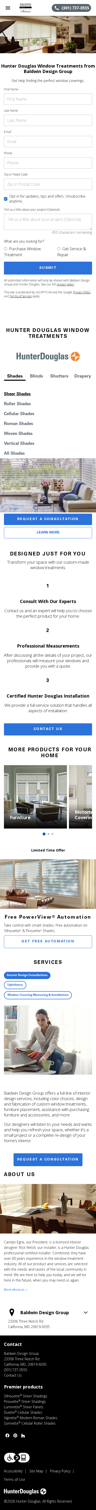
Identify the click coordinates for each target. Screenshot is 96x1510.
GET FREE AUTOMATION (47, 941)
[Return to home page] (30, 8)
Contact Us (48, 729)
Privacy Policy (82, 292)
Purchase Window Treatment (22, 251)
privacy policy (65, 284)
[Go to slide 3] (52, 834)
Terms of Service (21, 296)
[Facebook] (7, 1435)
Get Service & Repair (71, 251)
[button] (8, 8)
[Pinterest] (15, 1435)
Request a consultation (48, 1159)
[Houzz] (23, 1435)
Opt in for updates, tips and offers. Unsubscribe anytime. (47, 198)
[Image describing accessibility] (17, 1457)
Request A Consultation (48, 519)
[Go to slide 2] (48, 834)
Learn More (48, 532)
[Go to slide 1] (44, 833)
